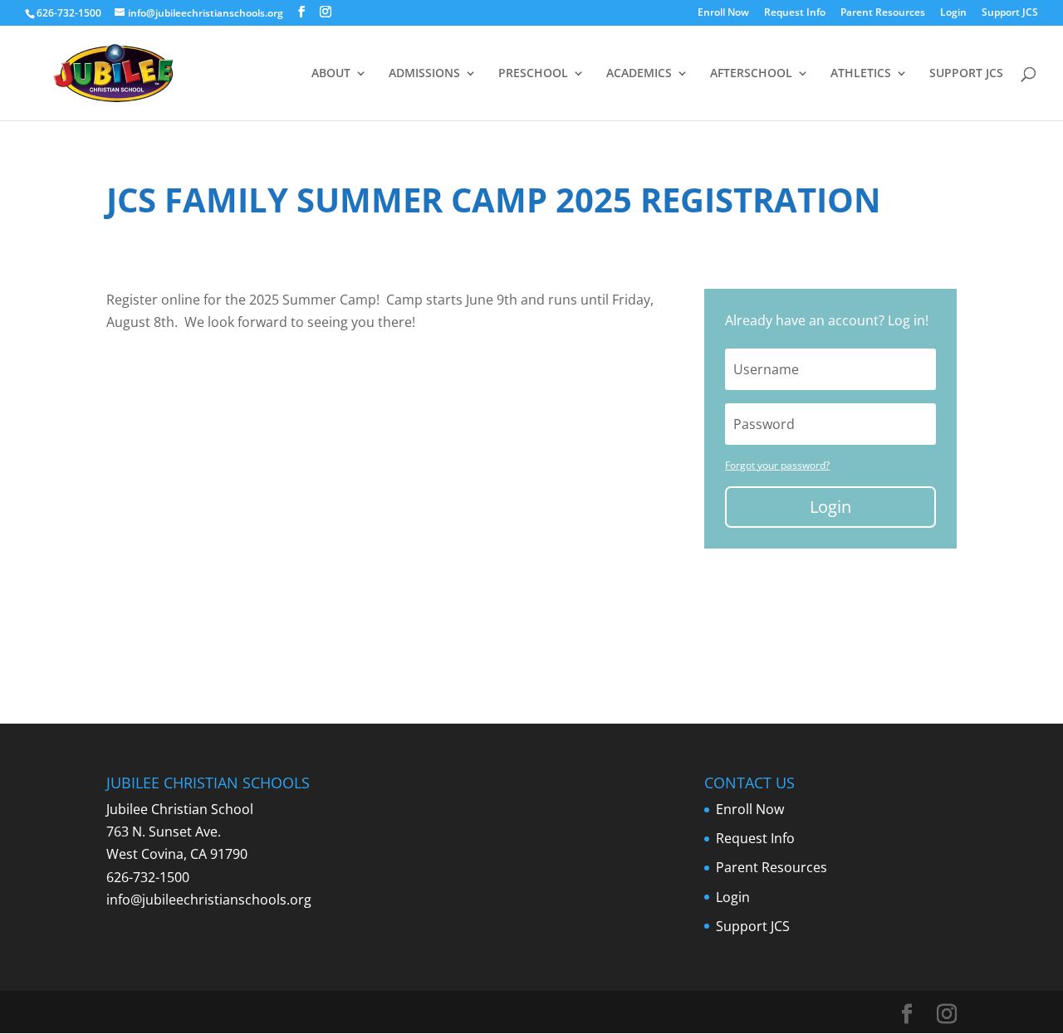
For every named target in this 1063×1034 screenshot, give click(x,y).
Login (953, 13)
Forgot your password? (777, 465)
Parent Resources (882, 13)
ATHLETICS (860, 73)
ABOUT (330, 73)
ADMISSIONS (424, 73)
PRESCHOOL (533, 73)
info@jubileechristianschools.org (208, 899)
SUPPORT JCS (966, 73)
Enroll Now (723, 13)
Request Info (794, 13)
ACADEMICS (639, 73)
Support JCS (1010, 13)
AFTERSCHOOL (751, 73)
